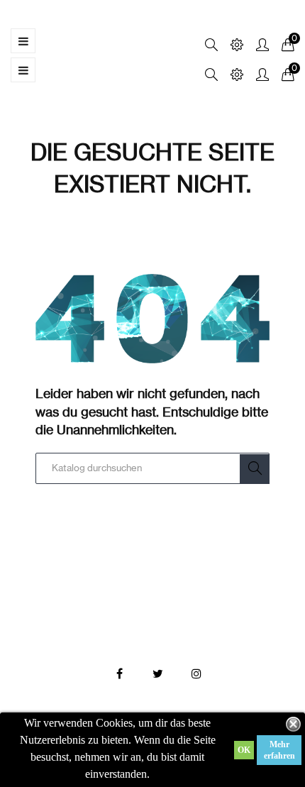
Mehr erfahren (279, 750)
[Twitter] (158, 674)
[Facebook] (120, 674)
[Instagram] (196, 674)
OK (244, 750)
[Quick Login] (256, 45)
